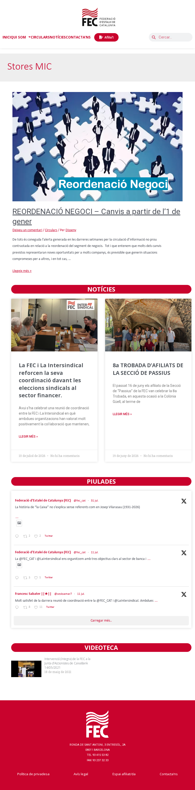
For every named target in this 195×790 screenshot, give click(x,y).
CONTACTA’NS (78, 37)
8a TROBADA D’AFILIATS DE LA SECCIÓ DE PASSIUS (148, 369)
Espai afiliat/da (124, 774)
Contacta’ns (169, 774)
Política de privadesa (33, 774)
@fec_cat (80, 500)
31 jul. (95, 500)
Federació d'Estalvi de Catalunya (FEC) (43, 500)
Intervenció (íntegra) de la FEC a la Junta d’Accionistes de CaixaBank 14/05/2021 (67, 663)
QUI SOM (18, 37)
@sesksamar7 (63, 594)
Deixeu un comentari (27, 230)
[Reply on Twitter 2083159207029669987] (18, 537)
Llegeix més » (21, 271)
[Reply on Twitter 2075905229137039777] (18, 608)
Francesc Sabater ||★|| (33, 594)
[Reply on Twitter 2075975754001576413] (18, 579)
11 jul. (95, 552)
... (17, 517)
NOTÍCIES (58, 37)
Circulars (51, 230)
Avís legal (81, 774)
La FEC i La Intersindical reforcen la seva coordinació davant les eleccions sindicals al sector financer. (51, 380)
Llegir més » (28, 436)
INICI (7, 37)
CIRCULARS (40, 37)
